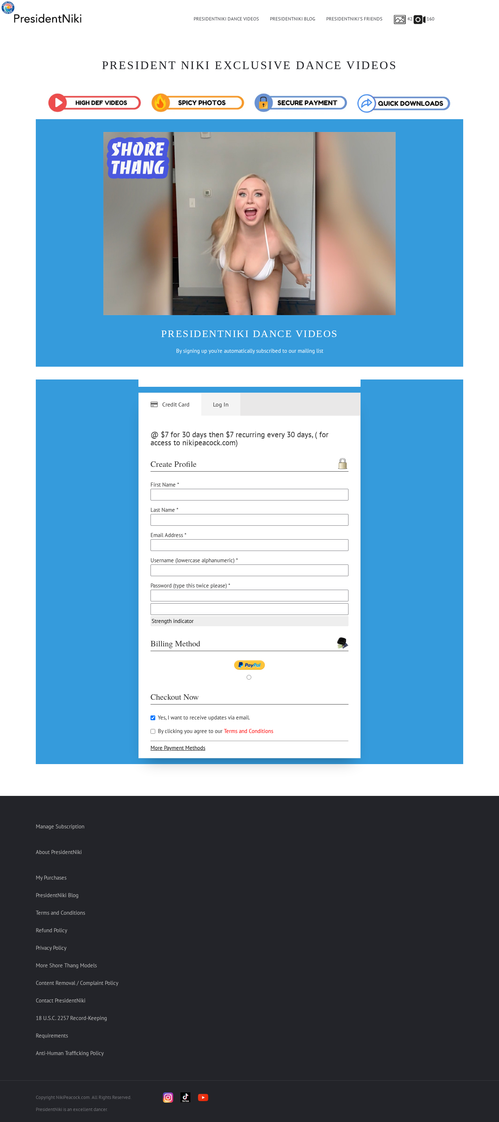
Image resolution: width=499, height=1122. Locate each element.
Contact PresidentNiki (60, 1000)
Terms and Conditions (248, 731)
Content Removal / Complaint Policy (77, 982)
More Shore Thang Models (66, 965)
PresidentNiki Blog (292, 19)
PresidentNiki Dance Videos (226, 19)
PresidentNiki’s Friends (354, 19)
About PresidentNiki (59, 852)
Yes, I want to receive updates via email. (203, 717)
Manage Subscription (60, 826)
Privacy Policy (51, 947)
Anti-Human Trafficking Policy (70, 1053)
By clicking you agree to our (214, 731)
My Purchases (51, 877)
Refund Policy (51, 930)
